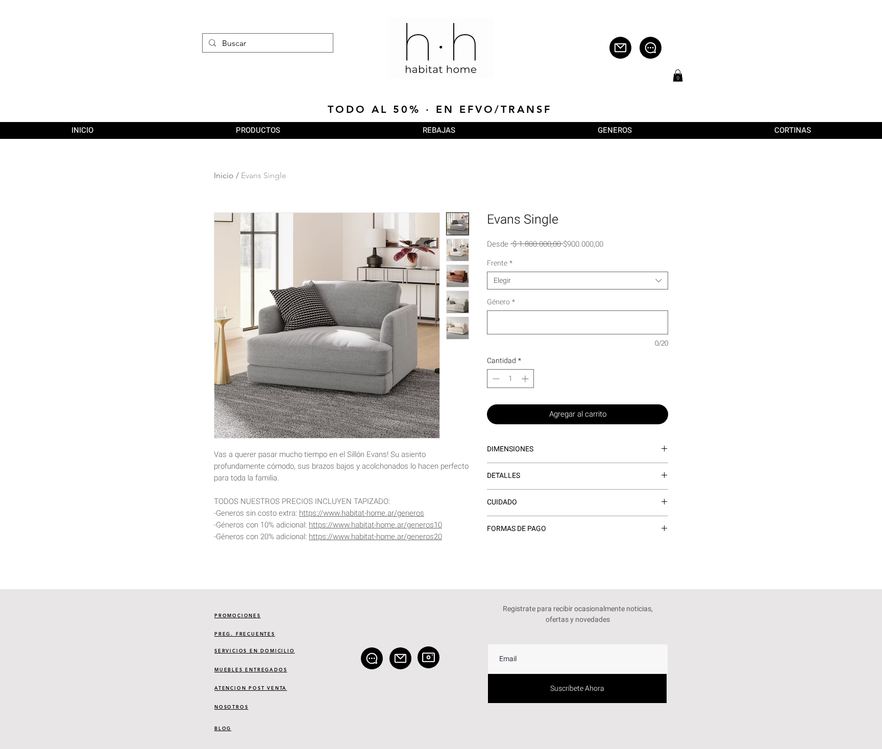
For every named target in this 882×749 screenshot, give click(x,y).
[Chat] (651, 48)
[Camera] (428, 657)
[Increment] (526, 379)
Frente (499, 263)
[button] (678, 75)
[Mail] (620, 48)
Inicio (224, 175)
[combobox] (577, 280)
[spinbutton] (510, 379)
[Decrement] (494, 379)
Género (501, 302)
